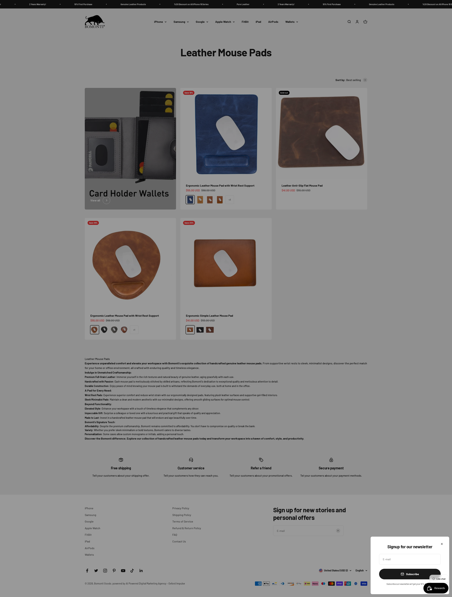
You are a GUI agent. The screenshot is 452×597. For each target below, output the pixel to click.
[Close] (442, 544)
